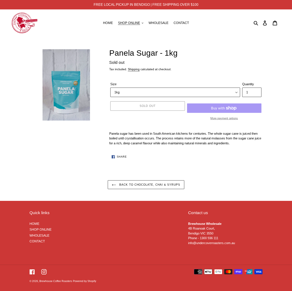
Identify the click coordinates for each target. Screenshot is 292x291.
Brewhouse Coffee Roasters (55, 281)
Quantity (248, 84)
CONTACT (37, 241)
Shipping (134, 69)
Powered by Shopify (84, 281)
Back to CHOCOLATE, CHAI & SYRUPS (149, 184)
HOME (34, 223)
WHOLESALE (39, 235)
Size (113, 84)
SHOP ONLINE (40, 229)
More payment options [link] (224, 118)
